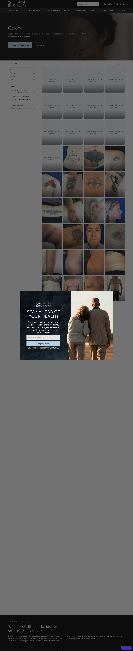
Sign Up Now (43, 344)
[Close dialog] (108, 295)
